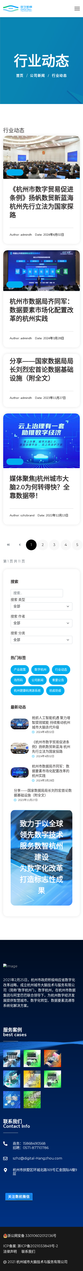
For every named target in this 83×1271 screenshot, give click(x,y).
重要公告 (58, 680)
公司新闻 (37, 680)
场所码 (18, 680)
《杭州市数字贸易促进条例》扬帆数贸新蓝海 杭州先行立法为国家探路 (41, 202)
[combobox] (37, 593)
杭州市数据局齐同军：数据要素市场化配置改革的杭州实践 (41, 310)
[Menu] (77, 8)
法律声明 (10, 1252)
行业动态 (15, 172)
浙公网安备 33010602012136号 (31, 1236)
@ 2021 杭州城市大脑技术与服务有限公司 (35, 1262)
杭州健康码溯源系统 (27, 691)
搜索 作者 (18, 616)
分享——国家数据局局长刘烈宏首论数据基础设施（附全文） (41, 370)
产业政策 (20, 670)
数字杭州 (40, 670)
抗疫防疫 (55, 691)
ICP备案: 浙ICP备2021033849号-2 (30, 1246)
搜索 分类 (18, 633)
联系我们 (28, 1252)
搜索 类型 (18, 600)
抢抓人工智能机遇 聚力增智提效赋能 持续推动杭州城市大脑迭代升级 (51, 723)
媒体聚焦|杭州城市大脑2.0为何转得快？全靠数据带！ (40, 487)
